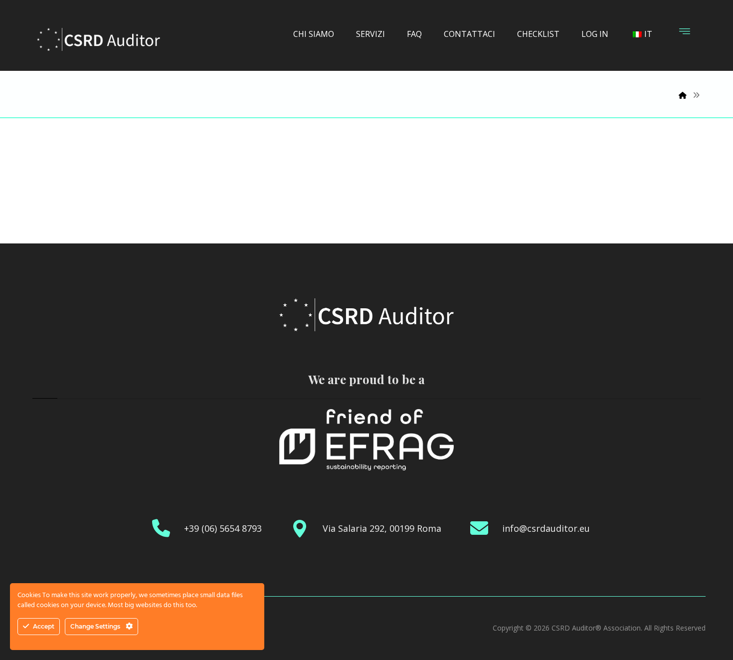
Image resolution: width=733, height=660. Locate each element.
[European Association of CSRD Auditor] (98, 39)
